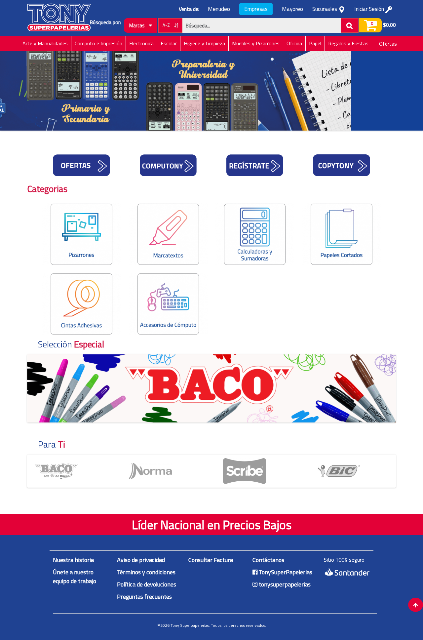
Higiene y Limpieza (204, 43)
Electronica (141, 43)
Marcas (137, 25)
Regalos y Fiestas (348, 43)
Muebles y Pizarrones (256, 43)
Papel (315, 43)
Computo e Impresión (98, 43)
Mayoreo (292, 9)
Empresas (256, 9)
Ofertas (388, 44)
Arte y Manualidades (45, 43)
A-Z (167, 25)
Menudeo (219, 9)
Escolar (169, 43)
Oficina (294, 43)
